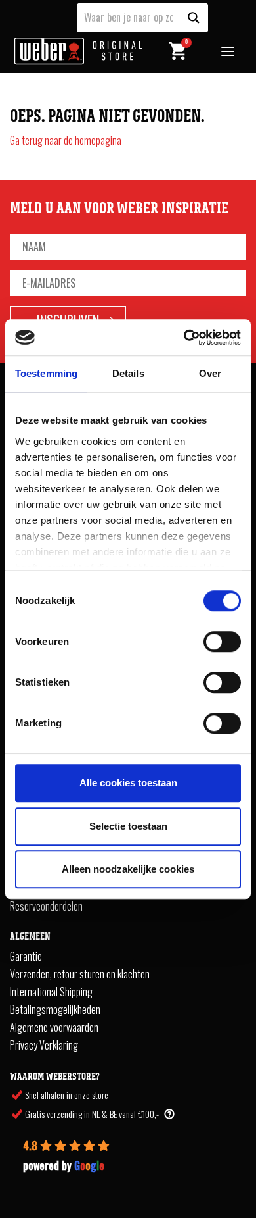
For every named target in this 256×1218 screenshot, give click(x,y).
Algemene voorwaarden (54, 1027)
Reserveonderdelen (46, 906)
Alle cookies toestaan (128, 782)
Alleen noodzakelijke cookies (128, 869)
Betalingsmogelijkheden (55, 1009)
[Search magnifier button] (193, 17)
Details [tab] (128, 373)
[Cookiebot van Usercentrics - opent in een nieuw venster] (184, 337)
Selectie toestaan (128, 826)
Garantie (26, 956)
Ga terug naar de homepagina (65, 140)
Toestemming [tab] (46, 373)
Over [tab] (210, 373)
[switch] (222, 641)
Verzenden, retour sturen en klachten (80, 974)
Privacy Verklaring (44, 1045)
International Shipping (51, 992)
